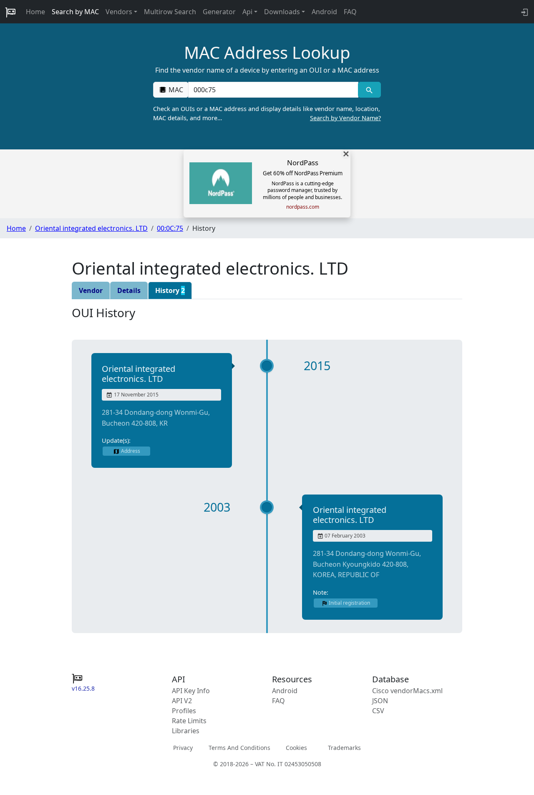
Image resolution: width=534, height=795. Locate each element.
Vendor (91, 290)
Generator (219, 11)
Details (129, 290)
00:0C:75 (170, 228)
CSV (378, 710)
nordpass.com (302, 207)
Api (247, 11)
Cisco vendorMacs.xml (407, 690)
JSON (380, 700)
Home (35, 11)
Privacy (183, 748)
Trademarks (344, 748)
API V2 (182, 700)
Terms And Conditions (239, 748)
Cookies (296, 748)
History (170, 290)
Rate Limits (189, 720)
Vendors (119, 11)
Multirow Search (170, 11)
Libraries (185, 730)
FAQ (350, 11)
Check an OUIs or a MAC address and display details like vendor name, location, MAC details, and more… (267, 113)
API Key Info (191, 690)
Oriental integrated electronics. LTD (91, 228)
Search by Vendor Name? (345, 118)
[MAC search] (369, 90)
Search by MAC (75, 11)
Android (324, 11)
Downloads (282, 11)
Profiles (184, 710)
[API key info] (524, 12)
